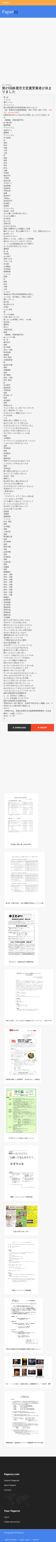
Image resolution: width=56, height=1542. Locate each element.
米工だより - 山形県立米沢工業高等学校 (21, 962)
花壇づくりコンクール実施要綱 (21, 1290)
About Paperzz (10, 1485)
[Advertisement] (28, 51)
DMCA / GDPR (24, 1540)
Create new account (12, 1522)
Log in (6, 1517)
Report (43, 727)
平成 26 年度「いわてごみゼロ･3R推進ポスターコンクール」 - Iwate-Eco (29, 1021)
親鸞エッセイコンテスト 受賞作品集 (21, 1197)
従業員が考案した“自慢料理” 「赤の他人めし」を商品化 (23, 1079)
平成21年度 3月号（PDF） (21, 1231)
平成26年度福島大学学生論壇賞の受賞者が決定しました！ (23, 1349)
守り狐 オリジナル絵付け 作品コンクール (21, 1138)
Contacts (7, 1490)
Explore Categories (11, 1480)
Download (20, 727)
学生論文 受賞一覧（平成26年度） (21, 844)
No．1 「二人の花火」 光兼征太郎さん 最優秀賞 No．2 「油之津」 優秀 (28, 1384)
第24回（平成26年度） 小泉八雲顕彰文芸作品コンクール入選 (24, 903)
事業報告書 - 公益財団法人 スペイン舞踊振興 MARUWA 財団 (24, 1443)
